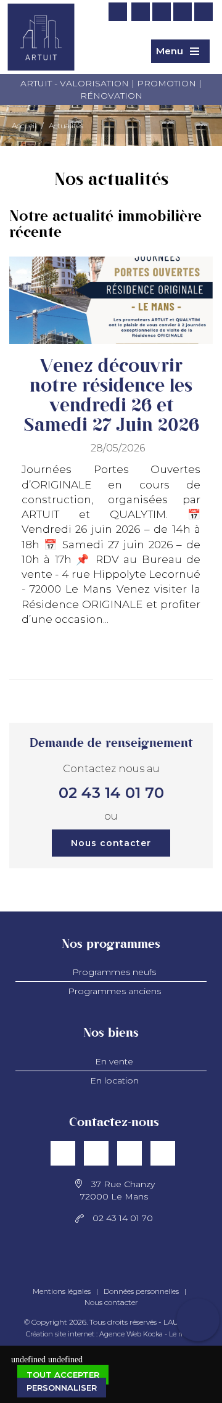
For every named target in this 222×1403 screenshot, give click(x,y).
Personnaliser (62, 1388)
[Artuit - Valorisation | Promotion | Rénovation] (41, 50)
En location (114, 1080)
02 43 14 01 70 (111, 793)
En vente (114, 1061)
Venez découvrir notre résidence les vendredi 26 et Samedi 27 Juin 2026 (111, 396)
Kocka (153, 1334)
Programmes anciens (114, 991)
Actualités (66, 125)
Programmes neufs (114, 971)
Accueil (24, 125)
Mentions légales (62, 1291)
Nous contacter (111, 843)
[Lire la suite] (192, 659)
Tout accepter (63, 1375)
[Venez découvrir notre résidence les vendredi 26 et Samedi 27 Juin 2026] (111, 301)
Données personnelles (141, 1291)
